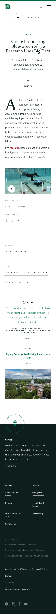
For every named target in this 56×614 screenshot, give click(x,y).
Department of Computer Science (26, 273)
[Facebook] (6, 605)
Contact (8, 485)
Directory (9, 503)
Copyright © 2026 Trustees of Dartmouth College (26, 569)
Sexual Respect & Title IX (13, 515)
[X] (13, 605)
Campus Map (11, 524)
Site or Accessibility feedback (18, 589)
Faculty (10, 283)
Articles (28, 35)
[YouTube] (25, 605)
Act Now (11, 466)
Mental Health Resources (38, 504)
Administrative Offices (11, 494)
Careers (35, 485)
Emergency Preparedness (38, 494)
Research (24, 283)
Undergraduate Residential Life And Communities (26, 556)
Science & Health (16, 251)
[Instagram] (19, 605)
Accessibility (37, 513)
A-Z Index (9, 582)
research (15, 148)
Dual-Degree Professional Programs (20, 544)
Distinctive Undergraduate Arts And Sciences (24, 550)
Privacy (8, 576)
